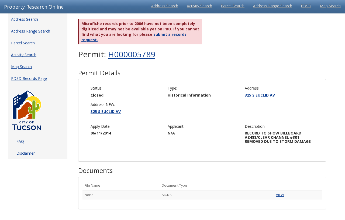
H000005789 (131, 54)
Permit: (116, 54)
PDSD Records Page (29, 78)
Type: (172, 88)
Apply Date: (101, 126)
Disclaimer (25, 153)
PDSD (306, 5)
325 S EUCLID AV (260, 95)
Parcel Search (232, 5)
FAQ (20, 141)
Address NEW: (103, 104)
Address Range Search (272, 5)
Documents (95, 170)
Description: (255, 126)
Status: (96, 88)
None (89, 195)
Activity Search (199, 5)
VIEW (280, 195)
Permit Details (99, 72)
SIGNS (167, 195)
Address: (252, 88)
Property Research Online (34, 6)
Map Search (330, 5)
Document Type (174, 185)
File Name (92, 185)
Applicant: (176, 126)
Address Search (164, 5)
